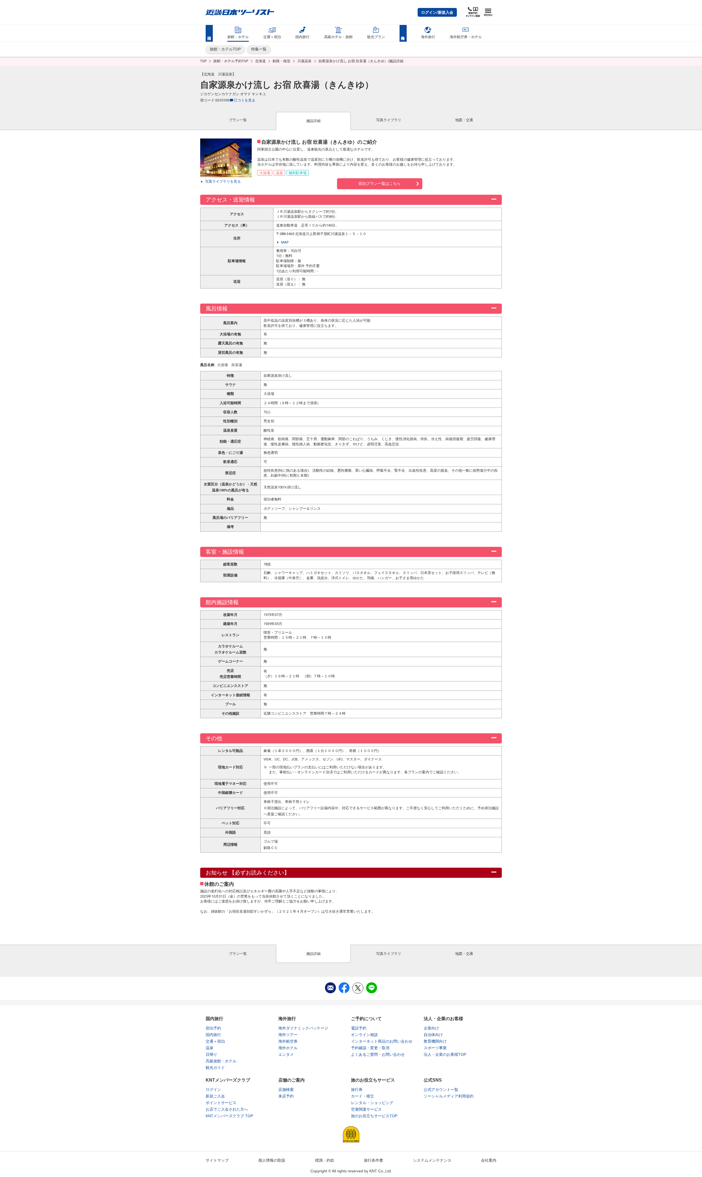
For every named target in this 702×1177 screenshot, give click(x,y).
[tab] (238, 120)
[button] (437, 12)
